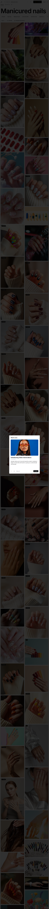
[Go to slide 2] (23, 454)
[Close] (38, 436)
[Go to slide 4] (25, 454)
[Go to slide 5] (26, 454)
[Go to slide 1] (22, 454)
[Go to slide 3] (24, 454)
